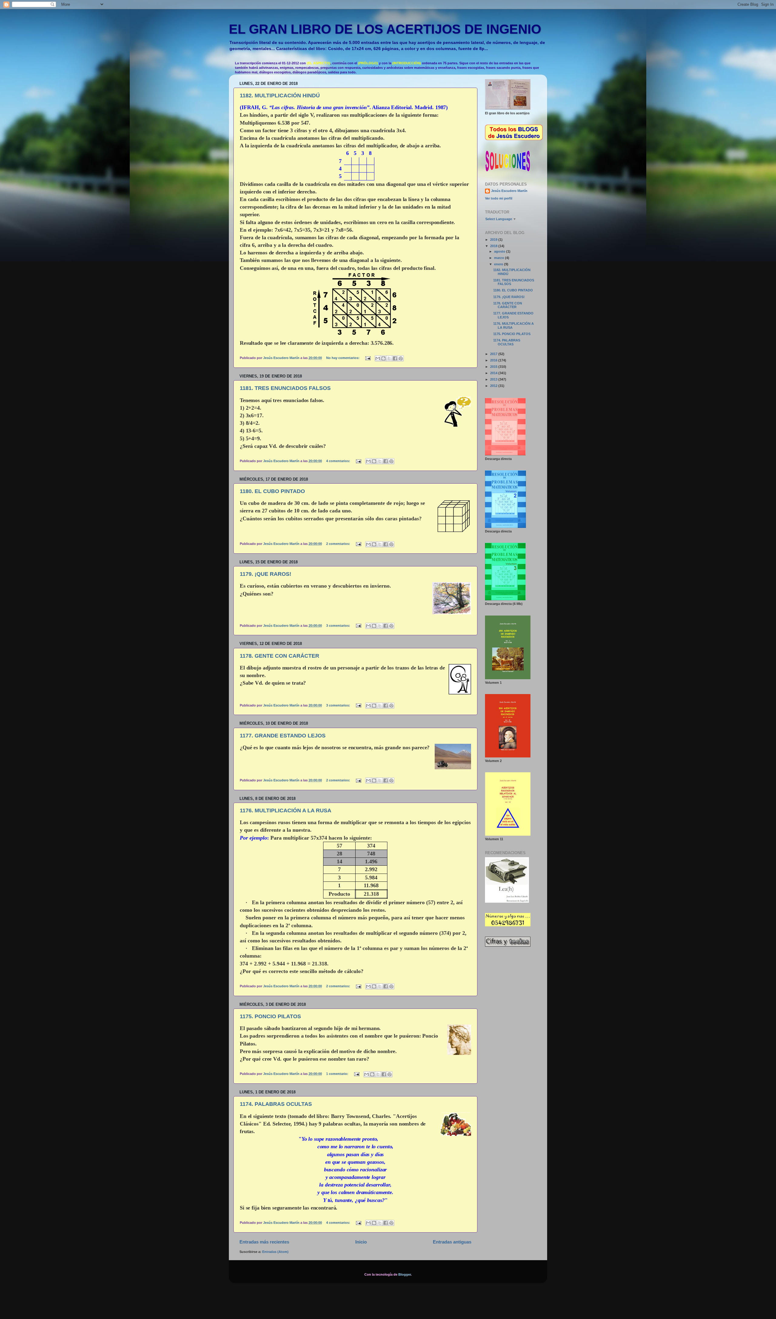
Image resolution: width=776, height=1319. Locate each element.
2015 (494, 366)
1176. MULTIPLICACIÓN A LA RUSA (285, 810)
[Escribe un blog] (383, 358)
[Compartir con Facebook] (395, 358)
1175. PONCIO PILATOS (270, 1016)
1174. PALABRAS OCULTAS (276, 1104)
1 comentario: (337, 1074)
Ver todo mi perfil (498, 198)
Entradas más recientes (264, 1241)
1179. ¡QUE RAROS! (265, 574)
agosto (500, 251)
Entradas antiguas (452, 1241)
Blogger (404, 1274)
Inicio (361, 1241)
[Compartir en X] (389, 358)
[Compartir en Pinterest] (401, 358)
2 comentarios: (338, 543)
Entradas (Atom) (275, 1252)
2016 (494, 360)
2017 (494, 354)
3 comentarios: (338, 625)
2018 (494, 246)
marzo (499, 258)
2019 (494, 239)
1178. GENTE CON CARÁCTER (279, 656)
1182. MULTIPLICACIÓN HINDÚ (280, 95)
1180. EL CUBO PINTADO (272, 491)
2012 (494, 386)
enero (499, 264)
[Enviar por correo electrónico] (378, 358)
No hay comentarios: (343, 358)
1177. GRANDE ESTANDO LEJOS (283, 736)
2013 (494, 379)
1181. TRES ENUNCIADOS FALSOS (285, 388)
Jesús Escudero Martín (509, 191)
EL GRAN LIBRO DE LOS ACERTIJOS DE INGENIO (385, 29)
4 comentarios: (338, 461)
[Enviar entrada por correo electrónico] (368, 358)
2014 (494, 373)
